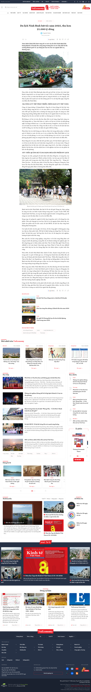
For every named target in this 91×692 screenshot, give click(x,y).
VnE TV (47, 1)
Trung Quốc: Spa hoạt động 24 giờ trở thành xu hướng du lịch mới (32, 481)
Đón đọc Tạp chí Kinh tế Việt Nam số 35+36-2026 (53, 534)
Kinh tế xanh (40, 12)
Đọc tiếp (6, 375)
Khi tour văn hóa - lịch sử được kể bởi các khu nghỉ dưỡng (12, 481)
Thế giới (73, 12)
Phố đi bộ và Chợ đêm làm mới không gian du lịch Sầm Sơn (42, 378)
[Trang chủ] (8, 13)
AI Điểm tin (78, 499)
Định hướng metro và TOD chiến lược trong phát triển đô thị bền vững (11, 609)
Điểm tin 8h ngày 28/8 (82, 524)
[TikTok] (86, 2)
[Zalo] (80, 2)
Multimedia (7, 499)
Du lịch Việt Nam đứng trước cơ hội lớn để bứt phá (52, 298)
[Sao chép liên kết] (65, 39)
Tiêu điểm (13, 12)
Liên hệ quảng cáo (48, 673)
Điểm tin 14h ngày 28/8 (82, 504)
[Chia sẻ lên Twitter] (60, 39)
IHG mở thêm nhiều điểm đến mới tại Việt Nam (39, 440)
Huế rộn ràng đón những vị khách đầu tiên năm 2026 (53, 308)
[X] (77, 2)
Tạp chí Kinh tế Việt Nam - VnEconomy (80, 686)
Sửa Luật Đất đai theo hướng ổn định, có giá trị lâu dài (53, 516)
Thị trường (48, 12)
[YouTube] (83, 2)
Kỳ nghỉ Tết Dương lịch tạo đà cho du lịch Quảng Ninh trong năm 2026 (51, 319)
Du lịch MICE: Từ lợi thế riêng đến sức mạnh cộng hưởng (42, 424)
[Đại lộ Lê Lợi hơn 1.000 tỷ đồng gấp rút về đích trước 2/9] (80, 553)
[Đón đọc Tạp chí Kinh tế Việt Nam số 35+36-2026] (45, 560)
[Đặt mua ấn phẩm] (86, 7)
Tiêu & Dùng (36, 1)
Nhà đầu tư (75, 418)
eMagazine (61, 498)
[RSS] (77, 673)
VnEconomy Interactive (78, 607)
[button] (46, 491)
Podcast (48, 498)
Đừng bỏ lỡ (7, 463)
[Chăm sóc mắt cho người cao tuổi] (11, 572)
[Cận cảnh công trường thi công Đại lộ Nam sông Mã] (11, 553)
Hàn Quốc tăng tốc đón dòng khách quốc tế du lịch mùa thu (52, 481)
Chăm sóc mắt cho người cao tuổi (10, 581)
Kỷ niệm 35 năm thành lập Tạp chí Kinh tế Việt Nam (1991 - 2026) (34, 609)
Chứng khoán (26, 1)
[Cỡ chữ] (26, 39)
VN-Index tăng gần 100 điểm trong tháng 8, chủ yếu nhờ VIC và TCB (79, 361)
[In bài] (23, 39)
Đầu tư (19, 12)
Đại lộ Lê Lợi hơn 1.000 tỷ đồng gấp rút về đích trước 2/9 (79, 562)
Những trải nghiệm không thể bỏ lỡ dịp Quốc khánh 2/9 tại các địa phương (43, 394)
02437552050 (39, 670)
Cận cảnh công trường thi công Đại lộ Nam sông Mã (9, 562)
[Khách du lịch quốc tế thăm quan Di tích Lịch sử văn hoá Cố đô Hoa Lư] (45, 169)
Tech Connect (55, 1)
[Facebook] (75, 2)
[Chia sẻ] (68, 39)
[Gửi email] (63, 39)
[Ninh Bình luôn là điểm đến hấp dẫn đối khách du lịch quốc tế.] (45, 52)
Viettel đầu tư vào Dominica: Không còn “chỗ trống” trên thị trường (11, 361)
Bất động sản (66, 12)
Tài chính (25, 12)
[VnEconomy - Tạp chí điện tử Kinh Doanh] (45, 631)
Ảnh (3, 660)
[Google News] (89, 2)
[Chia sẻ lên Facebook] (57, 39)
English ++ (65, 1)
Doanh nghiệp (57, 12)
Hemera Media (24, 684)
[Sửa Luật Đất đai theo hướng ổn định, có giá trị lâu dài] (80, 572)
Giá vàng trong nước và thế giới (56, 608)
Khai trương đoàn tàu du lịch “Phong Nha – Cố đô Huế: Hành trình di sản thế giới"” (43, 410)
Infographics (54, 498)
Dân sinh (79, 12)
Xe (42, 1)
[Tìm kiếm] (5, 7)
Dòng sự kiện (45, 591)
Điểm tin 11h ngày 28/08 (82, 514)
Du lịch (38, 296)
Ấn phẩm (78, 429)
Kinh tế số (32, 12)
